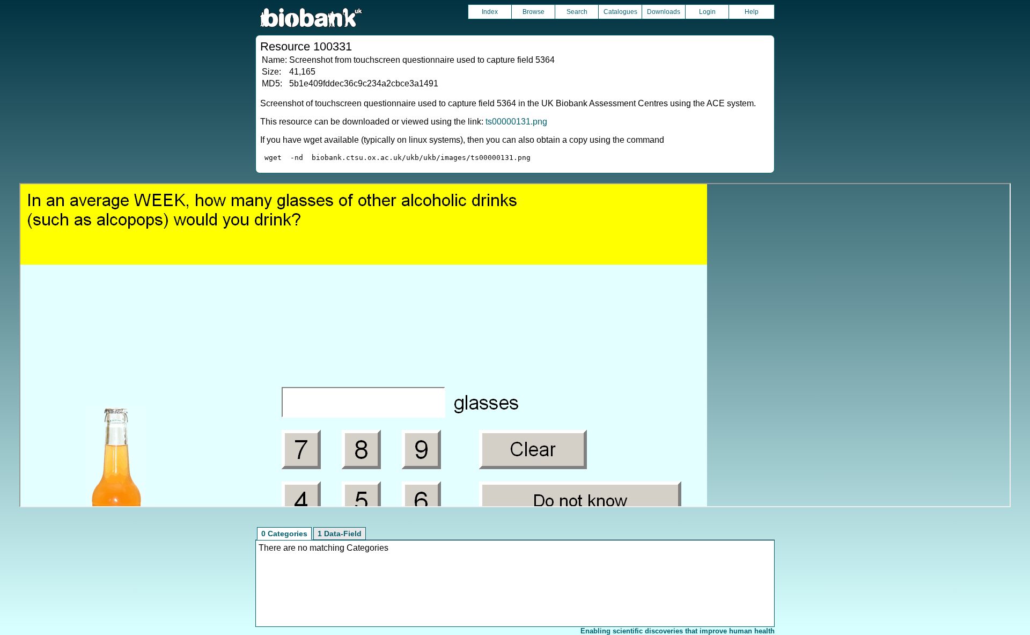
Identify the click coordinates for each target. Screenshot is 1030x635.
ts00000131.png (516, 121)
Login (707, 12)
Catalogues (620, 12)
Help (752, 12)
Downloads (663, 12)
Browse (534, 12)
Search (576, 12)
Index (490, 12)
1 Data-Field (340, 533)
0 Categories (284, 533)
